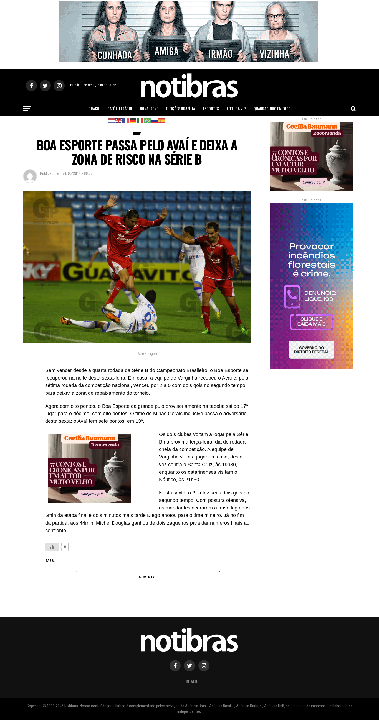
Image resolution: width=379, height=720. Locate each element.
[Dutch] (111, 120)
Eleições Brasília (180, 108)
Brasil (94, 108)
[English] (118, 120)
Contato (189, 681)
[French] (126, 120)
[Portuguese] (147, 120)
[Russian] (154, 120)
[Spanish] (162, 120)
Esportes (211, 108)
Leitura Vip (236, 108)
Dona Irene (149, 108)
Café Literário (119, 108)
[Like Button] (52, 547)
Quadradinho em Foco (272, 108)
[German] (133, 120)
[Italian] (140, 120)
